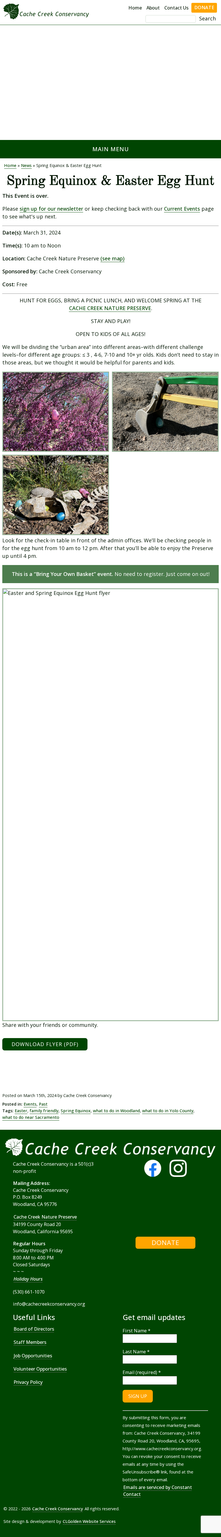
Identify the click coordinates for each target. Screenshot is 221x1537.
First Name (136, 1330)
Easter (21, 1110)
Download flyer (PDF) (45, 1044)
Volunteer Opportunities (40, 1369)
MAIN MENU (110, 149)
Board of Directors (34, 1329)
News (26, 165)
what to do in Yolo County (167, 1110)
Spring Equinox (76, 1110)
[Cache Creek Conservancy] (123, 1209)
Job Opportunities (33, 1355)
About (153, 8)
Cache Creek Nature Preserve (45, 1217)
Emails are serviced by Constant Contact (157, 1490)
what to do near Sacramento (30, 1117)
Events (30, 1104)
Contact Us (176, 8)
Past (43, 1104)
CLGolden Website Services (89, 1521)
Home (135, 8)
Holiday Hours (28, 1279)
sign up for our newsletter (51, 208)
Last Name (136, 1351)
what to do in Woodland (116, 1110)
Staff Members (30, 1342)
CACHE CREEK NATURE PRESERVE (110, 308)
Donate (204, 7)
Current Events (182, 208)
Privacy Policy (28, 1382)
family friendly (44, 1110)
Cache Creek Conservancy (57, 1508)
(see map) (112, 258)
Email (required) (142, 1372)
